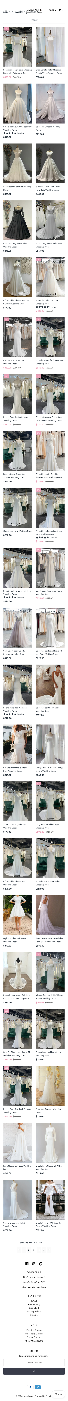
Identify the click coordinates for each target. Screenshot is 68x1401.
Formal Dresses (34, 1337)
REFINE (34, 20)
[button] (10, 133)
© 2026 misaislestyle (25, 1396)
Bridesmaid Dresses (34, 1333)
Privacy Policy (33, 1311)
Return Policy (34, 1304)
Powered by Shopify (43, 1396)
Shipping (34, 1315)
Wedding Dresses (34, 1330)
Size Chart (34, 1307)
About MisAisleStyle (34, 1340)
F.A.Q (34, 1300)
